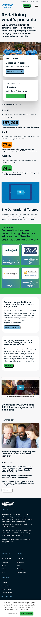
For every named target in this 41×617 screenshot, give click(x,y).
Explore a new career (12, 327)
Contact (32, 1)
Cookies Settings (8, 592)
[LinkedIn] (2, 597)
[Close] (38, 603)
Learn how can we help (14, 96)
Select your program (13, 71)
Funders (19, 565)
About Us (5, 562)
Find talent (8, 365)
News (3, 572)
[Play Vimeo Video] (20, 192)
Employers (20, 562)
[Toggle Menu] (36, 5)
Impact (4, 565)
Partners (20, 569)
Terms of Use (6, 586)
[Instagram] (7, 597)
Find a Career (6, 559)
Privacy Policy (6, 589)
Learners (20, 559)
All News (5, 490)
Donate (26, 5)
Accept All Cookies (26, 613)
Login (37, 1)
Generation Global (25, 1)
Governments (21, 572)
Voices (4, 569)
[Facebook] (11, 597)
